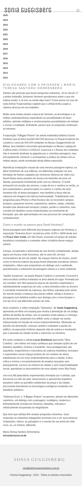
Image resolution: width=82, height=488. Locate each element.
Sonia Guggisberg (67, 307)
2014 (5, 68)
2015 (5, 63)
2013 (5, 73)
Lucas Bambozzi (42, 339)
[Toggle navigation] (78, 10)
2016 (5, 58)
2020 (5, 39)
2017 (5, 53)
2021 (5, 34)
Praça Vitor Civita (16, 237)
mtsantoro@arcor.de (14, 435)
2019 (5, 44)
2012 (5, 77)
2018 (5, 49)
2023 (5, 25)
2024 (5, 20)
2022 (5, 29)
